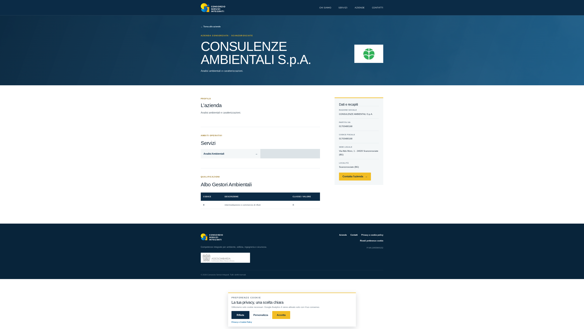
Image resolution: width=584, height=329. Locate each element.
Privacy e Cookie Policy (241, 322)
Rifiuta (240, 315)
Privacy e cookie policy (372, 234)
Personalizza (260, 315)
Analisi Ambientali (230, 153)
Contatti (377, 7)
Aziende (360, 7)
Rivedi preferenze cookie (371, 240)
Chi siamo (325, 7)
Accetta (281, 315)
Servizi (343, 7)
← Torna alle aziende (211, 26)
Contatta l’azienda (354, 176)
